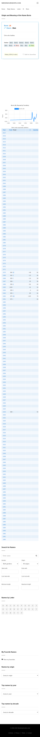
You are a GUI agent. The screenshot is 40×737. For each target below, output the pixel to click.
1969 (4, 275)
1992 (4, 207)
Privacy (17, 733)
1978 (4, 248)
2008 (4, 159)
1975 (4, 257)
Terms (23, 733)
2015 (4, 139)
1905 (4, 465)
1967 (4, 281)
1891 (4, 507)
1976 (4, 254)
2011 (4, 150)
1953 (4, 323)
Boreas (21, 42)
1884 (4, 527)
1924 (4, 409)
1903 (4, 471)
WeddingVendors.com (11, 3)
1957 (4, 311)
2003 (4, 174)
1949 (4, 334)
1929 (4, 394)
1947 (4, 340)
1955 (4, 317)
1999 (4, 186)
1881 (4, 536)
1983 (4, 234)
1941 (4, 358)
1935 (4, 376)
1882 (4, 533)
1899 (4, 483)
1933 (4, 382)
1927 (4, 400)
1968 (4, 278)
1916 (4, 432)
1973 (4, 263)
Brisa (17, 45)
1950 (4, 332)
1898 (4, 486)
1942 (4, 355)
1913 (4, 441)
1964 (4, 290)
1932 (4, 385)
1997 (4, 192)
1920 (4, 421)
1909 (4, 453)
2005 (4, 168)
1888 (4, 516)
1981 (4, 240)
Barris (16, 42)
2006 (4, 165)
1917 (4, 429)
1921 (4, 418)
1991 (4, 210)
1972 (4, 266)
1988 (4, 219)
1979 (4, 245)
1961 (4, 299)
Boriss (27, 42)
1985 (4, 228)
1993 (4, 204)
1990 (4, 213)
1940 (4, 361)
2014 (4, 142)
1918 (4, 427)
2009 (4, 156)
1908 (4, 456)
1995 (4, 198)
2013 (4, 145)
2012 (4, 148)
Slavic (8, 28)
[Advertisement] (20, 81)
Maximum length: (26, 584)
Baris (11, 42)
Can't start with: (6, 576)
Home (3, 9)
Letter (19, 9)
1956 (4, 314)
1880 (4, 539)
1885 (4, 524)
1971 (4, 269)
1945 (4, 346)
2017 (4, 133)
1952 (4, 326)
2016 (4, 136)
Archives (10, 733)
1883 (4, 530)
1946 (4, 343)
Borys (10, 45)
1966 (4, 284)
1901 (4, 477)
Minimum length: (6, 584)
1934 (4, 379)
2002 (4, 177)
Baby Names (11, 9)
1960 (4, 302)
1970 (4, 272)
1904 (4, 468)
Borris (32, 42)
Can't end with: (26, 576)
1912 (4, 444)
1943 (4, 352)
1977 (4, 251)
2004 (4, 171)
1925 (4, 406)
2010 (4, 153)
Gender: (4, 560)
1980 (4, 242)
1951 (4, 329)
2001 (4, 180)
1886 (4, 521)
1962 (4, 296)
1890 (4, 510)
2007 (4, 162)
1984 (4, 231)
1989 (4, 216)
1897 (4, 489)
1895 (4, 495)
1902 (4, 474)
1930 (4, 391)
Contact (29, 733)
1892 (4, 504)
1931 (4, 388)
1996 (4, 195)
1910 (4, 450)
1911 (4, 447)
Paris (32, 45)
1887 (4, 519)
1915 (4, 435)
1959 (4, 305)
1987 (4, 222)
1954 (4, 320)
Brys (26, 45)
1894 (4, 498)
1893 (4, 501)
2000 (4, 183)
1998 (4, 189)
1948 (4, 337)
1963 (4, 293)
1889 (4, 513)
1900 (4, 480)
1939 (4, 364)
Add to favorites (30, 54)
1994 (4, 201)
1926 (4, 403)
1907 (4, 459)
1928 (4, 397)
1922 (4, 415)
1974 (4, 260)
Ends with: (24, 568)
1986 (4, 225)
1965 (4, 287)
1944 (4, 349)
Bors (6, 45)
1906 (4, 462)
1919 (4, 424)
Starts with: (5, 568)
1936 (4, 373)
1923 (4, 412)
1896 (4, 492)
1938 (4, 367)
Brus (22, 45)
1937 (4, 370)
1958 (4, 308)
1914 (4, 438)
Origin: (23, 560)
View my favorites (9, 659)
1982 (4, 237)
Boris (6, 26)
